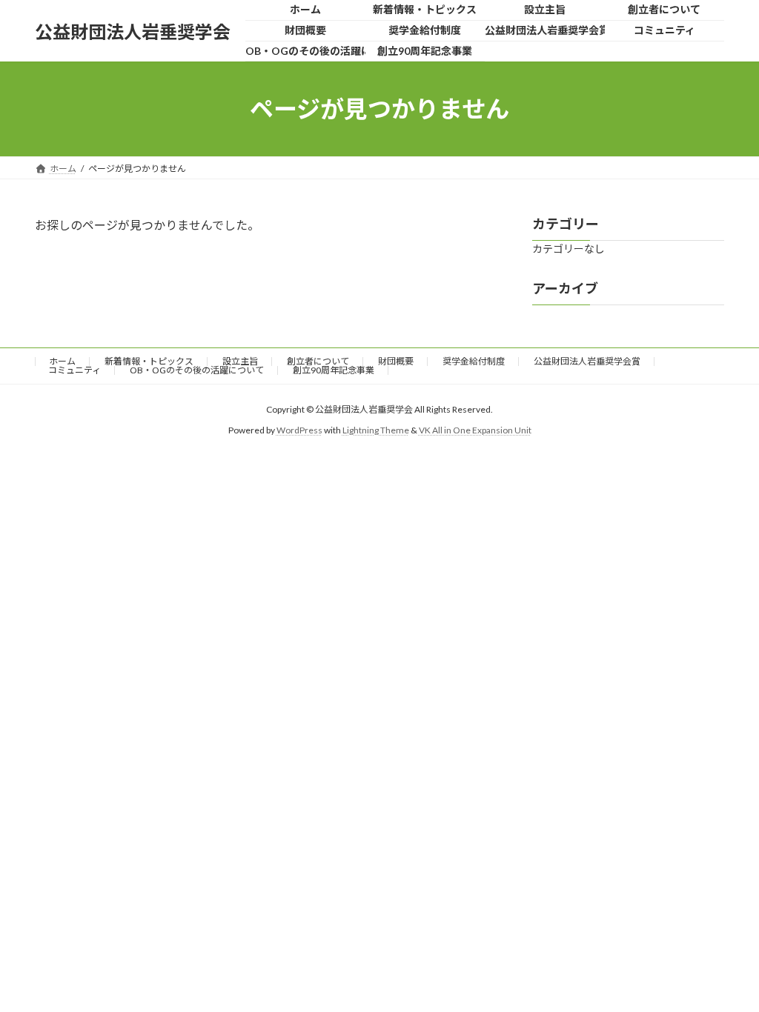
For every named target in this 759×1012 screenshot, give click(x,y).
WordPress (299, 430)
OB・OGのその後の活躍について (197, 370)
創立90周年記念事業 (333, 370)
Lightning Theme (375, 430)
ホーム (62, 361)
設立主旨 (240, 361)
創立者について (318, 361)
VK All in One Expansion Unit (475, 430)
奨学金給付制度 (474, 361)
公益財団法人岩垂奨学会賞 (587, 361)
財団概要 (396, 361)
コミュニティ (74, 370)
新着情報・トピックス (149, 361)
